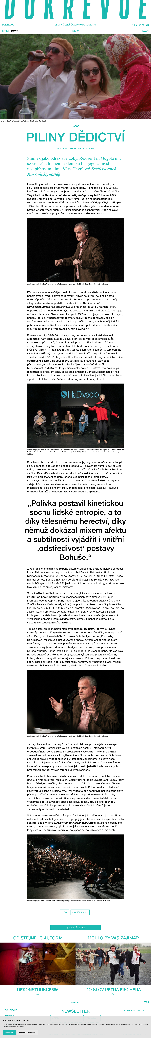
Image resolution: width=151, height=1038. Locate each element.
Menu (75, 31)
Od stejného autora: (37, 937)
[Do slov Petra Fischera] (113, 964)
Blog (64, 912)
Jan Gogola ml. (86, 148)
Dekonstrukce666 (37, 989)
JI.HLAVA (130, 1010)
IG (143, 25)
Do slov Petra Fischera (113, 989)
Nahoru (75, 1002)
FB (135, 25)
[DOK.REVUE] (75, 11)
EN (147, 25)
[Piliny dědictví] (75, 76)
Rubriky (9, 1015)
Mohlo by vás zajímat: (113, 937)
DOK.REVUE (8, 25)
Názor (75, 126)
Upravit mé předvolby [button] (27, 1032)
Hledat (145, 31)
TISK (146, 1002)
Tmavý (14, 31)
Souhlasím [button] (9, 1032)
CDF (141, 1010)
